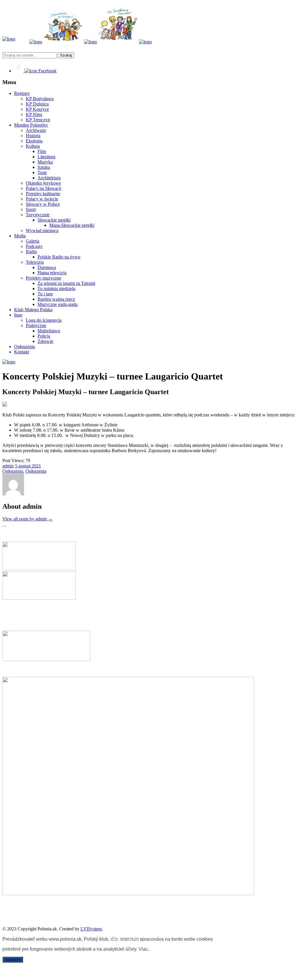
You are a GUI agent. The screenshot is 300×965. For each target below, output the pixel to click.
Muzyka (45, 161)
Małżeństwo (49, 330)
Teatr (42, 172)
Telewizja (35, 262)
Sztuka (44, 167)
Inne (18, 314)
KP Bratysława (40, 98)
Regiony (22, 93)
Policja (44, 335)
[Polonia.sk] (8, 38)
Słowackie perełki (54, 219)
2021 (36, 465)
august (25, 465)
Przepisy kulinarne (43, 193)
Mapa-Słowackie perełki (71, 225)
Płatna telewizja (52, 272)
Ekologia (34, 140)
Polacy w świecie (42, 198)
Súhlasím (13, 959)
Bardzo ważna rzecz (56, 299)
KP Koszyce (37, 109)
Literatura (46, 156)
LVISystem (91, 928)
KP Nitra (34, 114)
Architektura (49, 177)
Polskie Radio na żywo (59, 256)
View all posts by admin (27, 518)
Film (42, 151)
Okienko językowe (43, 183)
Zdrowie (45, 341)
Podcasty (34, 246)
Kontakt (21, 351)
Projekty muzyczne (43, 277)
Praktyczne (36, 325)
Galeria (32, 241)
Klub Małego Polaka (33, 309)
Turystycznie (38, 214)
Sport (31, 209)
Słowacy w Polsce (43, 204)
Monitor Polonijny (31, 124)
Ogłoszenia (24, 346)
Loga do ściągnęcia (44, 320)
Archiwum (36, 130)
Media (20, 235)
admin (8, 465)
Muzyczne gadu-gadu (58, 304)
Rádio (31, 251)
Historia (33, 135)
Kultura (33, 146)
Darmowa (47, 267)
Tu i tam (45, 293)
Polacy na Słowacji (43, 188)
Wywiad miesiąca (42, 230)
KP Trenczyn (38, 119)
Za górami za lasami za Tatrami (66, 283)
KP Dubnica (37, 103)
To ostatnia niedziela (56, 288)
